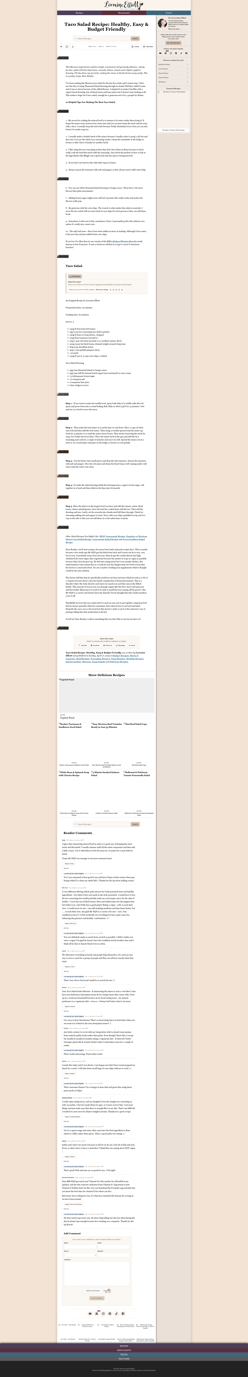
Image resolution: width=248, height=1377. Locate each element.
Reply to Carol (69, 967)
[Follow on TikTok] (116, 1314)
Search (135, 38)
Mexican (86, 662)
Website (100, 1251)
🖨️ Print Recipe (75, 276)
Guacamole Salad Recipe (105, 539)
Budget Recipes (120, 655)
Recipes (79, 13)
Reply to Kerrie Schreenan (73, 1204)
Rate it (66, 1251)
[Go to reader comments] (67, 46)
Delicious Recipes (118, 662)
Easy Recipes (118, 659)
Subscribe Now (175, 43)
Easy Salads (98, 662)
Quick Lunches (73, 662)
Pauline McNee (67, 1098)
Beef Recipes (83, 659)
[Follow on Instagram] (103, 1314)
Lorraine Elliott (129, 1368)
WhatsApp (121, 645)
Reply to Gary (69, 864)
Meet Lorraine (174, 29)
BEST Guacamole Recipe (112, 536)
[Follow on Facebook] (123, 1314)
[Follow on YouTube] (90, 1314)
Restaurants (124, 13)
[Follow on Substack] (97, 1314)
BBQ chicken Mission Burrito (122, 241)
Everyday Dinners (100, 659)
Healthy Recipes (134, 659)
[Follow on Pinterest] (110, 1314)
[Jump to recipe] (72, 46)
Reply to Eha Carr (70, 923)
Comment (67, 1260)
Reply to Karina (70, 1007)
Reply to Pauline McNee (72, 1117)
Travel (169, 13)
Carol (64, 951)
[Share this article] (61, 46)
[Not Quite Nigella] (124, 5)
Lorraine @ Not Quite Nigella (74, 873)
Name (66, 1243)
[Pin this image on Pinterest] (153, 59)
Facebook (96, 645)
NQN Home (124, 1359)
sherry (64, 1141)
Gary (63, 840)
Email (133, 645)
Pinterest (109, 645)
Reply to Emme (70, 1074)
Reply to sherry (70, 1157)
